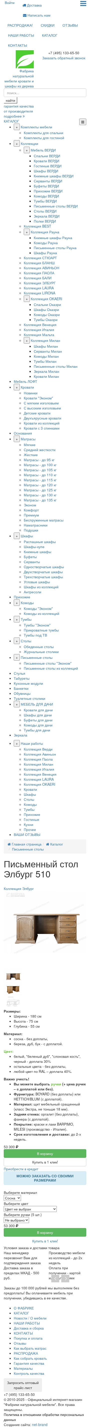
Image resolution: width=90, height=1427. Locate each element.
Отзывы (20, 1343)
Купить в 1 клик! (45, 1162)
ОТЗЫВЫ (70, 25)
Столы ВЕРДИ (45, 211)
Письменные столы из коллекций (51, 668)
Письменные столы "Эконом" (48, 663)
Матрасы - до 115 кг (40, 479)
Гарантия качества (29, 1363)
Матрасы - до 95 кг (39, 459)
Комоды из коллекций (41, 613)
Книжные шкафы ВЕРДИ (54, 175)
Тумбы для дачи (37, 729)
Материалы (23, 1368)
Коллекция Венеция (40, 324)
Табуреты (22, 678)
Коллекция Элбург (19, 888)
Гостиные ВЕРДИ (48, 165)
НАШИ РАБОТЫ (21, 35)
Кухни (28, 824)
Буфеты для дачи (38, 719)
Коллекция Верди (38, 749)
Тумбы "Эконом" (37, 624)
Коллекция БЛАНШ (39, 262)
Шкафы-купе (34, 546)
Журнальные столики (41, 651)
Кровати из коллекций (42, 423)
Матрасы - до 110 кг (40, 474)
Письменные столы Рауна (55, 247)
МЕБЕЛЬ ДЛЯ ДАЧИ (37, 704)
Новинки (31, 392)
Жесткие (31, 454)
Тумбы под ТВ (35, 635)
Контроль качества (29, 1373)
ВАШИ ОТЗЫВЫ (27, 834)
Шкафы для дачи (38, 714)
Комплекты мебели (36, 126)
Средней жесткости (40, 449)
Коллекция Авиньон (40, 754)
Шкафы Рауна (45, 252)
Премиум (31, 514)
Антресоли (32, 591)
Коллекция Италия (39, 329)
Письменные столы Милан (56, 366)
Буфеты (30, 556)
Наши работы (32, 743)
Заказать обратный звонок (63, 57)
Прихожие (22, 596)
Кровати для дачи (38, 709)
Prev (55, 1279)
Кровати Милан (46, 376)
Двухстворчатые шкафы (43, 571)
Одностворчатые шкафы (44, 566)
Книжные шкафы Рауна (53, 237)
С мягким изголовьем (41, 402)
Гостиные (31, 819)
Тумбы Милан (45, 361)
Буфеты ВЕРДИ (46, 185)
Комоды (27, 602)
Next (65, 1279)
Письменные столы (36, 657)
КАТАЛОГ (50, 35)
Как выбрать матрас (30, 1348)
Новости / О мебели (30, 1317)
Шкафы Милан (46, 346)
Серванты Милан (48, 351)
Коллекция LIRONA (39, 292)
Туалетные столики (29, 698)
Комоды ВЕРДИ (46, 195)
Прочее (30, 829)
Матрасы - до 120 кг (40, 484)
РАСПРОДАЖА (26, 1353)
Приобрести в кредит (21, 1168)
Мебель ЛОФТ (25, 381)
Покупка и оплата (28, 1338)
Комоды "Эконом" (38, 608)
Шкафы (27, 535)
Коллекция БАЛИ (38, 277)
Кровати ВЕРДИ (46, 160)
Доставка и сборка (29, 1328)
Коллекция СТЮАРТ (40, 257)
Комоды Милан (46, 356)
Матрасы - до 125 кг (40, 489)
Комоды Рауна (46, 242)
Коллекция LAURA (39, 287)
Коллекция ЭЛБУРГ (40, 282)
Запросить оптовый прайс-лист (23, 1385)
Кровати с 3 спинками (42, 428)
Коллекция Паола (38, 759)
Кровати (27, 387)
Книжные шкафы (37, 551)
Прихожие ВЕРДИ (48, 190)
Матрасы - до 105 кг (40, 469)
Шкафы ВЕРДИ (46, 170)
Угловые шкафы (37, 581)
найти (10, 100)
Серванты (32, 561)
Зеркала (20, 734)
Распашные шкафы (40, 541)
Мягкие (30, 444)
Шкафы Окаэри (46, 309)
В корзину (45, 1153)
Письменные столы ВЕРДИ (56, 205)
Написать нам (38, 15)
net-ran (40, 1424)
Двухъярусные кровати (42, 417)
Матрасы (28, 438)
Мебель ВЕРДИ (43, 149)
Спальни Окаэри (47, 304)
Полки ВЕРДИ (45, 221)
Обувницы (22, 693)
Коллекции (29, 143)
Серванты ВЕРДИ (48, 180)
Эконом (30, 504)
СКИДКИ (47, 25)
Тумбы (26, 619)
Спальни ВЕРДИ (47, 155)
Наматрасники (36, 524)
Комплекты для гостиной (44, 137)
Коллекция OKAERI (46, 298)
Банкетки (21, 688)
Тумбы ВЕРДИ (45, 200)
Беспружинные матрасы (44, 519)
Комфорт (31, 509)
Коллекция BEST (37, 226)
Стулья (19, 673)
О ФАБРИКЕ (24, 1307)
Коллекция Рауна (45, 231)
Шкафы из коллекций (41, 586)
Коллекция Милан (45, 340)
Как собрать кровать (30, 1358)
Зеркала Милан (46, 371)
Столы (26, 640)
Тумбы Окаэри (46, 319)
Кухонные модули (28, 683)
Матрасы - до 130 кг (40, 494)
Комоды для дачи (38, 724)
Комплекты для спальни (43, 132)
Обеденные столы (39, 646)
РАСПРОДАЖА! (20, 25)
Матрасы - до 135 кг (40, 499)
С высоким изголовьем (42, 407)
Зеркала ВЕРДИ (47, 216)
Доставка (34, 5)
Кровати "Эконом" (38, 397)
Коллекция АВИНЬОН (41, 267)
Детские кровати (37, 412)
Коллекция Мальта (39, 334)
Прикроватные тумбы (41, 629)
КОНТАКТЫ (17, 45)
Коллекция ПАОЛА (39, 272)
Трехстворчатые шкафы (43, 576)
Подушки (31, 530)
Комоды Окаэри (47, 314)
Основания (23, 433)
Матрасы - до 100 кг (40, 464)
